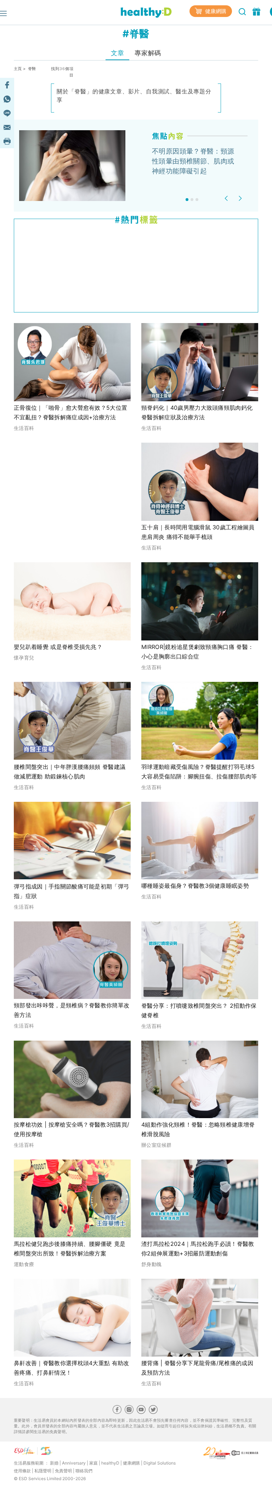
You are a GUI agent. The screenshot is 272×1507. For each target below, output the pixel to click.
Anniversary (74, 1463)
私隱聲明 (42, 1470)
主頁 (18, 68)
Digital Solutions (159, 1463)
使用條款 (22, 1470)
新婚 (54, 1463)
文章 (117, 53)
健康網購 (215, 11)
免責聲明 (63, 1470)
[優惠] (257, 11)
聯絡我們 (83, 1470)
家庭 (93, 1463)
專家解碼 (148, 53)
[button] (227, 198)
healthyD (110, 1463)
